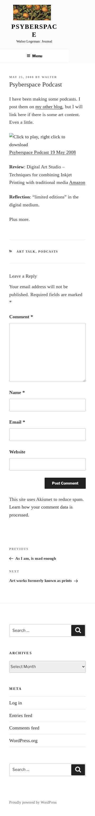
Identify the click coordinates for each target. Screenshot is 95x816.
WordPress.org (23, 740)
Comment (21, 316)
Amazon (77, 182)
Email (17, 422)
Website (17, 451)
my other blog (48, 106)
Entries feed (20, 715)
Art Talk (26, 251)
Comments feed (24, 727)
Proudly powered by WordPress (32, 802)
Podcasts (48, 251)
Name (17, 392)
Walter (49, 77)
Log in (15, 702)
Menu (37, 56)
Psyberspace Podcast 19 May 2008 (42, 152)
